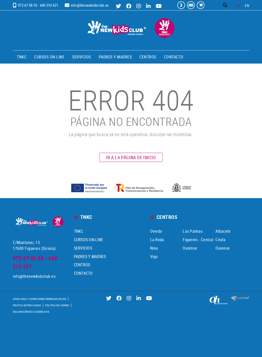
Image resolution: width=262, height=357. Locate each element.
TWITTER (119, 6)
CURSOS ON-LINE (88, 239)
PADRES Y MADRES (90, 256)
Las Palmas (193, 231)
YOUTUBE (159, 6)
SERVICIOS (83, 248)
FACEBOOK (129, 6)
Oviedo (156, 231)
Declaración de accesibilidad (31, 311)
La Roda (157, 239)
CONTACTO (83, 273)
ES (239, 5)
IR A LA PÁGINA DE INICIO (131, 157)
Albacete (223, 231)
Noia (154, 248)
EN (247, 5)
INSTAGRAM (139, 6)
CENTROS (82, 265)
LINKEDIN (149, 6)
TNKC (78, 231)
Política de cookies (57, 305)
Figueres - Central (198, 239)
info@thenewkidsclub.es (90, 5)
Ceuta (220, 239)
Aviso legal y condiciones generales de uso (39, 299)
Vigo (154, 256)
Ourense (190, 248)
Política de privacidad (27, 305)
